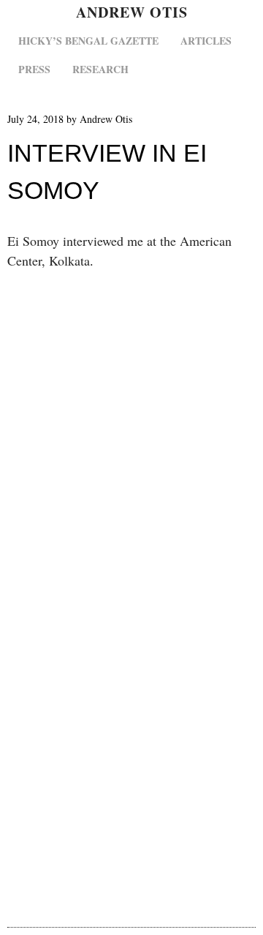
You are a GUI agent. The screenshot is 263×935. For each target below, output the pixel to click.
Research (100, 69)
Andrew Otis (132, 12)
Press (34, 69)
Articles (206, 40)
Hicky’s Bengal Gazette (88, 40)
